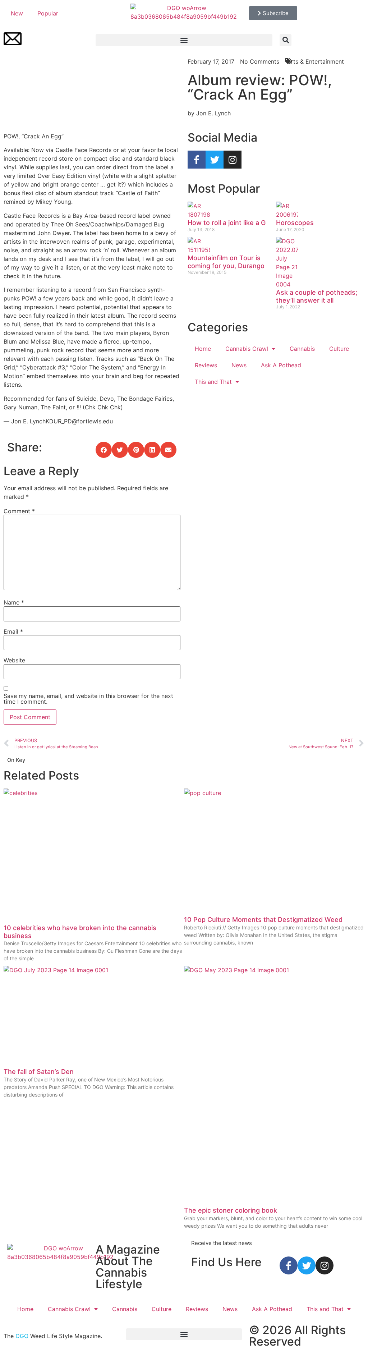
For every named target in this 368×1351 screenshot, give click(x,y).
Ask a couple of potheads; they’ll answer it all (316, 296)
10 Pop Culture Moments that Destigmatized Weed (263, 919)
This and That (213, 381)
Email (13, 631)
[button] (184, 40)
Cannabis (302, 348)
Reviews (206, 365)
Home (203, 348)
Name (14, 602)
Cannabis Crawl (246, 348)
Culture (339, 348)
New (17, 13)
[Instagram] (233, 160)
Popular (47, 13)
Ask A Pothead (281, 365)
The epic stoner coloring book (230, 1210)
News (239, 365)
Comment (19, 511)
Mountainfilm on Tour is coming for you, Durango (226, 262)
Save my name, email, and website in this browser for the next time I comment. (88, 698)
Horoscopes (295, 222)
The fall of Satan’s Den (39, 1071)
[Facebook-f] (197, 160)
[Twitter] (215, 160)
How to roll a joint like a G (227, 222)
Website (14, 660)
